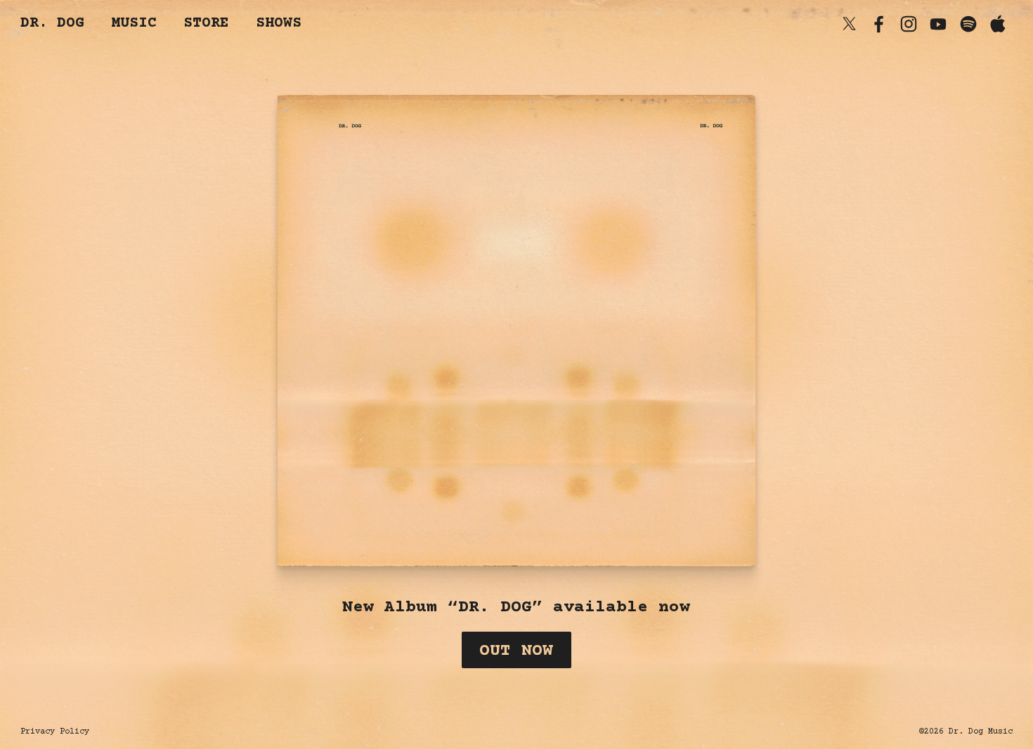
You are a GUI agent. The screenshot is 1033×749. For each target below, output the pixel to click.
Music (134, 23)
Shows (278, 23)
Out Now (516, 650)
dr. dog (52, 23)
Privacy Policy (54, 731)
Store (206, 23)
